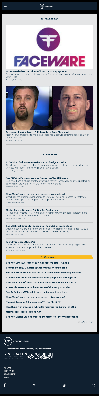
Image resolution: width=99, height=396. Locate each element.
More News (49, 257)
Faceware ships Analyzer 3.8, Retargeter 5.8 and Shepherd (37, 132)
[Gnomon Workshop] (40, 356)
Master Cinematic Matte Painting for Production (32, 210)
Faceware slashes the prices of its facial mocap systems (36, 71)
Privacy (8, 377)
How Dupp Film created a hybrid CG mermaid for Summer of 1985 (41, 307)
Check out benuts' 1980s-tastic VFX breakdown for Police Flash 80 (41, 282)
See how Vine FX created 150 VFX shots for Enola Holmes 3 (37, 262)
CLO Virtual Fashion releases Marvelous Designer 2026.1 (36, 162)
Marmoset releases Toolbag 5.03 (23, 312)
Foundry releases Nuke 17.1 (20, 242)
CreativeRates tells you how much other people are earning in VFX (42, 277)
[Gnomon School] (15, 356)
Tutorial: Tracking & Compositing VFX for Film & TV (33, 302)
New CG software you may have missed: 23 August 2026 (35, 194)
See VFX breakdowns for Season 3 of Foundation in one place (39, 226)
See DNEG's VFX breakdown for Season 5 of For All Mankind (37, 178)
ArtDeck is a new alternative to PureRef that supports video (38, 287)
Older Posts (87, 322)
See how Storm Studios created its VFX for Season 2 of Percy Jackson (43, 272)
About (7, 367)
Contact (9, 371)
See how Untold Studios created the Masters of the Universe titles (42, 316)
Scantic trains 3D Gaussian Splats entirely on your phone (36, 267)
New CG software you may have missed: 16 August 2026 (35, 297)
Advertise (10, 374)
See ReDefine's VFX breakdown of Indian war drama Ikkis (36, 292)
